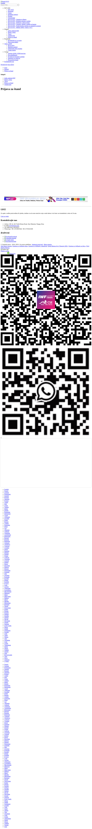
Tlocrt (9, 34)
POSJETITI (4, 64)
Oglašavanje (11, 35)
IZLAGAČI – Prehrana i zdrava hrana (19, 22)
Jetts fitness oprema (6, 246)
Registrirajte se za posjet (15, 40)
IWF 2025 (11, 9)
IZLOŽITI (11, 64)
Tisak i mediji (8, 44)
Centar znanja (12, 50)
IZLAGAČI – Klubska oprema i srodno (19, 21)
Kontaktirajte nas (9, 61)
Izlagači (6, 69)
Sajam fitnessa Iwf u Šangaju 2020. (58, 246)
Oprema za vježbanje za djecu (76, 246)
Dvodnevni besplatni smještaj (16, 57)
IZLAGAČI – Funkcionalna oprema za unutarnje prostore (24, 26)
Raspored (10, 11)
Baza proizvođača (13, 42)
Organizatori (11, 18)
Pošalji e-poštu (5, 251)
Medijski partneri (13, 47)
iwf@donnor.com (14, 225)
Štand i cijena (12, 32)
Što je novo (11, 45)
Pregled (10, 16)
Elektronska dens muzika (15, 48)
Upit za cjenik (5, 216)
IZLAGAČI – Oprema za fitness (17, 19)
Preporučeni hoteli (13, 60)
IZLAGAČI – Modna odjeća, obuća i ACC (20, 27)
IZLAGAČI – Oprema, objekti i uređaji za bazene (22, 24)
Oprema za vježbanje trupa (20, 246)
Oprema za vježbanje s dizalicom (37, 246)
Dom (5, 68)
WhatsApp (12, 253)
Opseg (10, 13)
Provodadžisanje (12, 55)
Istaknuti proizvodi (37, 244)
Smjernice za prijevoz (14, 58)
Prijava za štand (12, 37)
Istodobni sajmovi (13, 14)
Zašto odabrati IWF (13, 31)
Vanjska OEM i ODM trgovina (17, 53)
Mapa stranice (48, 244)
